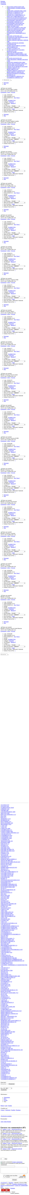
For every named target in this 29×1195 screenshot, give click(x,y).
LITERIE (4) (4, 1004)
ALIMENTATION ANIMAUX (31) (10, 926)
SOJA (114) (4, 899)
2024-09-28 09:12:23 (17, 1139)
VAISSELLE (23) (5, 1073)
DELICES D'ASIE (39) (7, 841)
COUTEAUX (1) (5, 967)
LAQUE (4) (4, 999)
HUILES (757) (19, 13)
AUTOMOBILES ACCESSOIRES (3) (10, 934)
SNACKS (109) (5, 898)
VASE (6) (3, 1075)
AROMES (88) (5, 810)
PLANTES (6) (4, 1037)
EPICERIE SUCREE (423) (8, 850)
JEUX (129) (4, 994)
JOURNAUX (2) (5, 997)
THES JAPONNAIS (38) (15, 43)
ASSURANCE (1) (5, 931)
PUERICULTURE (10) (7, 1048)
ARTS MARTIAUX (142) (15, 50)
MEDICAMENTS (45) (12, 69)
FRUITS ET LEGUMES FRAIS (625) (10, 862)
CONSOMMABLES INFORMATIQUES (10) (12, 960)
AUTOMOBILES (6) (6, 933)
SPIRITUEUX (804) (6, 905)
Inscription (3, 2)
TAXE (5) (3, 1062)
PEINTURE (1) (5, 1034)
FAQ (2, 1186)
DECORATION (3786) (7, 970)
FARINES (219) (5, 853)
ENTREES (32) (5, 846)
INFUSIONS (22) (5, 870)
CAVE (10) (4, 827)
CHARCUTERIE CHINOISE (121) (10, 832)
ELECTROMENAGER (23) (8, 977)
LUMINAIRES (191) (6, 1009)
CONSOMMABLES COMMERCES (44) (11, 959)
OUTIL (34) (4, 1029)
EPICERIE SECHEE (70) (7, 849)
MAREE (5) (4, 878)
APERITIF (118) (5, 809)
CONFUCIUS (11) (5, 955)
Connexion (3, 4)
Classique (12, 1188)
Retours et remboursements (7, 1185)
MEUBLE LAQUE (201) (7, 1017)
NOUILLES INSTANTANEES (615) (16, 19)
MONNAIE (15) (5, 1023)
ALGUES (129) (20, 6)
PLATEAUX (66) (5, 1038)
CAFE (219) (4, 825)
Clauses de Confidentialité (21, 1185)
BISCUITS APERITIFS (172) (8, 814)
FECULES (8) (4, 855)
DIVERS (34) (4, 972)
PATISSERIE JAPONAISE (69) (15, 24)
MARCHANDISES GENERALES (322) (11, 1011)
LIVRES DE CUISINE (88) (8, 1006)
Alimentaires (7, 1097)
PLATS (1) (3, 888)
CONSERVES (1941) (6, 838)
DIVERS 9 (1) (4, 845)
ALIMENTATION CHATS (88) (9, 927)
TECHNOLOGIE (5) (6, 1063)
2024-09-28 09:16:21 (17, 1129)
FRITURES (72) (5, 857)
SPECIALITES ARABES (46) (14, 31)
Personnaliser (4, 1119)
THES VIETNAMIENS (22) (16, 46)
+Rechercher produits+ (6, 1116)
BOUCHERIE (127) (6, 821)
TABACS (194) (5, 909)
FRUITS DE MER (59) (7, 860)
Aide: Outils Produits (6, 1121)
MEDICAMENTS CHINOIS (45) (15, 72)
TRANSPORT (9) (5, 1069)
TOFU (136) (4, 917)
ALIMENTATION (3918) (7, 807)
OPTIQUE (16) (5, 1027)
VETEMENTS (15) (6, 1076)
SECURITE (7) (5, 1055)
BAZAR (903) (19, 52)
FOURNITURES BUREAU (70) (9, 990)
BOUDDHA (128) (22, 54)
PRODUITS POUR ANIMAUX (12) (10, 1045)
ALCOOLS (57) (5, 805)
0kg (15, 97)
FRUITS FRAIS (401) (6, 863)
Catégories (7, 1110)
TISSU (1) (3, 1068)
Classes (2, 1110)
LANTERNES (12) (6, 998)
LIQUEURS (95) (5, 877)
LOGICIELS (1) (5, 1008)
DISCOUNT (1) (5, 843)
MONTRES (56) (5, 1024)
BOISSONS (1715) (6, 818)
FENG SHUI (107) (22, 63)
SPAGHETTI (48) (5, 902)
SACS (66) (3, 1054)
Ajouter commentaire (17, 1162)
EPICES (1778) (20, 12)
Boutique (3, 1)
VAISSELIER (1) (5, 1072)
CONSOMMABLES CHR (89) (9, 958)
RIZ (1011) (16, 26)
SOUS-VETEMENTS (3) (7, 1058)
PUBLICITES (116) (6, 1047)
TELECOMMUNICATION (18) (9, 1065)
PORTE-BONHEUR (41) (7, 1041)
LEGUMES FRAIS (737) (7, 873)
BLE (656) (3, 816)
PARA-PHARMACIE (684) (8, 1031)
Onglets (10, 1105)
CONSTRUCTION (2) (6, 962)
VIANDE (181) (5, 920)
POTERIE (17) (4, 1044)
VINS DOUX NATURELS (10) (9, 923)
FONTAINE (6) (20, 65)
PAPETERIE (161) (5, 1030)
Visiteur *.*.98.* (6, 1143)
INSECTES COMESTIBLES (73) (15, 16)
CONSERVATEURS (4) (7, 956)
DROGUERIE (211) (6, 974)
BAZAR (11, 102)
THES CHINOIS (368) (6, 913)
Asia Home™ (4, 1182)
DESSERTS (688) (5, 842)
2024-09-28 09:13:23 (17, 1133)
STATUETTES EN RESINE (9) (9, 1061)
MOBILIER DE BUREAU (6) (8, 1022)
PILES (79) (4, 1036)
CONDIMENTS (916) (6, 835)
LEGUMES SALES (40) (7, 874)
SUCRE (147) (18, 36)
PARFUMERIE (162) (6, 1033)
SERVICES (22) (5, 1056)
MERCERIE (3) (5, 1015)
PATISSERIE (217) (6, 882)
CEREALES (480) (5, 828)
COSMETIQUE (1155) (7, 963)
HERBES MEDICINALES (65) (9, 867)
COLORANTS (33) (6, 834)
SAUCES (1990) (20, 29)
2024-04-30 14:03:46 (17, 1148)
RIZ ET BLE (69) (21, 27)
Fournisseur (3, 92)
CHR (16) (3, 953)
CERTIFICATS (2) (5, 951)
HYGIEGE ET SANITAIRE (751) (9, 992)
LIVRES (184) (4, 1005)
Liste (6, 1105)
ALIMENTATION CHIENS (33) (9, 928)
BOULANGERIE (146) (7, 823)
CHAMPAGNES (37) (6, 830)
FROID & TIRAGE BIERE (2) (9, 859)
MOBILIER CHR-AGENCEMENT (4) (11, 1020)
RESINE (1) (4, 1052)
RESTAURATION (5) (6, 892)
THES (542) (17, 38)
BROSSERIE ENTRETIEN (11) (9, 945)
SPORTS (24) (4, 1059)
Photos (2, 1105)
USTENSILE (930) (6, 1070)
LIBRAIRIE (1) (5, 1001)
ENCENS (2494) (21, 62)
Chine (13, 109)
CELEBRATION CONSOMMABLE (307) (12, 949)
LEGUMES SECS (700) (7, 875)
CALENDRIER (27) (6, 946)
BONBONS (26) (5, 820)
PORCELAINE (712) (6, 1040)
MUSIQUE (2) (4, 1026)
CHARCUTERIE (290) (7, 831)
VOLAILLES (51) (5, 924)
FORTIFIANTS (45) (6, 856)
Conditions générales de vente (19, 1184)
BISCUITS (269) (5, 813)
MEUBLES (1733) (5, 1019)
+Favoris (13, 92)
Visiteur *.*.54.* (6, 1129)
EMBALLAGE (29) (6, 978)
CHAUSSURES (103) (6, 952)
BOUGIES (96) (5, 944)
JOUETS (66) (4, 995)
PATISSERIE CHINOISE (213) (15, 22)
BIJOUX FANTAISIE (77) (7, 938)
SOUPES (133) (5, 901)
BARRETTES (12, 100)
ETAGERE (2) (4, 983)
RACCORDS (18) (5, 1051)
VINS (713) (17, 48)
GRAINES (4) (4, 866)
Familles (13, 1110)
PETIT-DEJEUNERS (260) (8, 887)
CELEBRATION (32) (6, 948)
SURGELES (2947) (23, 37)
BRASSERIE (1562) (6, 824)
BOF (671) (3, 817)
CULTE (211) (18, 58)
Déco (5, 1099)
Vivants (5, 1100)
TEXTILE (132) (5, 1066)
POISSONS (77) (5, 891)
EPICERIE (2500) (21, 11)
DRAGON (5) (4, 973)
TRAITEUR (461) (5, 919)
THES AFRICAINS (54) (7, 912)
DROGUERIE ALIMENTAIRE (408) (10, 976)
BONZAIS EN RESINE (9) (8, 941)
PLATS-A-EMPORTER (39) (8, 889)
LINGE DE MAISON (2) (7, 1002)
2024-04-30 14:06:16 (17, 1143)
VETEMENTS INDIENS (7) (8, 1079)
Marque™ (13, 103)
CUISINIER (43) (5, 839)
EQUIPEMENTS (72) (6, 981)
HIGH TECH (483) (23, 66)
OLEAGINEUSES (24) (7, 881)
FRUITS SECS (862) (6, 864)
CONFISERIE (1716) (6, 837)
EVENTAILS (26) (5, 984)
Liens (8, 92)
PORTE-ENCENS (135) (7, 1043)
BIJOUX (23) (4, 937)
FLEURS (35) (4, 987)
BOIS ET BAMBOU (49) (7, 940)
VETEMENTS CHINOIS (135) (15, 77)
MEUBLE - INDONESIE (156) (9, 1016)
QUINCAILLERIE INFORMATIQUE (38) (12, 1049)
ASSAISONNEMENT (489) (8, 811)
